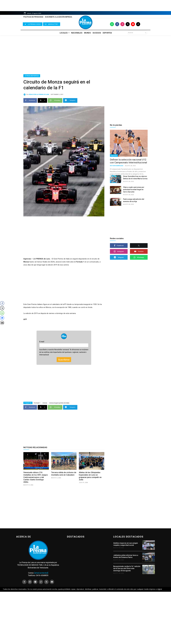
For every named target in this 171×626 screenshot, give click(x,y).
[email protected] (41, 573)
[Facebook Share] (2, 303)
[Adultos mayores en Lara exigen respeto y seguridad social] (148, 545)
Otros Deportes (32, 76)
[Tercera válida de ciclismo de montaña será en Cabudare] (64, 461)
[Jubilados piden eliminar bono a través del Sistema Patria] (148, 557)
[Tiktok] (138, 24)
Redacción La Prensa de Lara (39, 94)
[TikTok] (41, 582)
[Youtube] (133, 24)
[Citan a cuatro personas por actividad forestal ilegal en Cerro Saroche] (115, 190)
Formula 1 (37, 403)
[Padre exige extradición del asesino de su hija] (115, 202)
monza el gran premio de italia (59, 403)
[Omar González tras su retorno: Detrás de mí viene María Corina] (115, 179)
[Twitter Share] (2, 308)
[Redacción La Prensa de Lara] (24, 94)
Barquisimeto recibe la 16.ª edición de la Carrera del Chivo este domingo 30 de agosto (126, 568)
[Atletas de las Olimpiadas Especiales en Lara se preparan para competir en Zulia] (91, 461)
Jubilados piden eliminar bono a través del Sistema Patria (125, 556)
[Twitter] (128, 24)
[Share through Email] (2, 323)
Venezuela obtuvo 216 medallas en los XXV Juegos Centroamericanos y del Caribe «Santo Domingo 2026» (35, 477)
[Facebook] (117, 24)
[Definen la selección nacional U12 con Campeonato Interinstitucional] (129, 143)
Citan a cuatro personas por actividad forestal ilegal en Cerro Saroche (133, 189)
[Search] (146, 33)
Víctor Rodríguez (116, 165)
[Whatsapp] (112, 24)
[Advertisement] (85, 55)
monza (45, 403)
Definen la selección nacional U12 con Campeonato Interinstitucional (128, 161)
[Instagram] (122, 24)
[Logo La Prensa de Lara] (85, 22)
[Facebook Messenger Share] (2, 318)
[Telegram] (35, 582)
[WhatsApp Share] (2, 313)
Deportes (114, 155)
